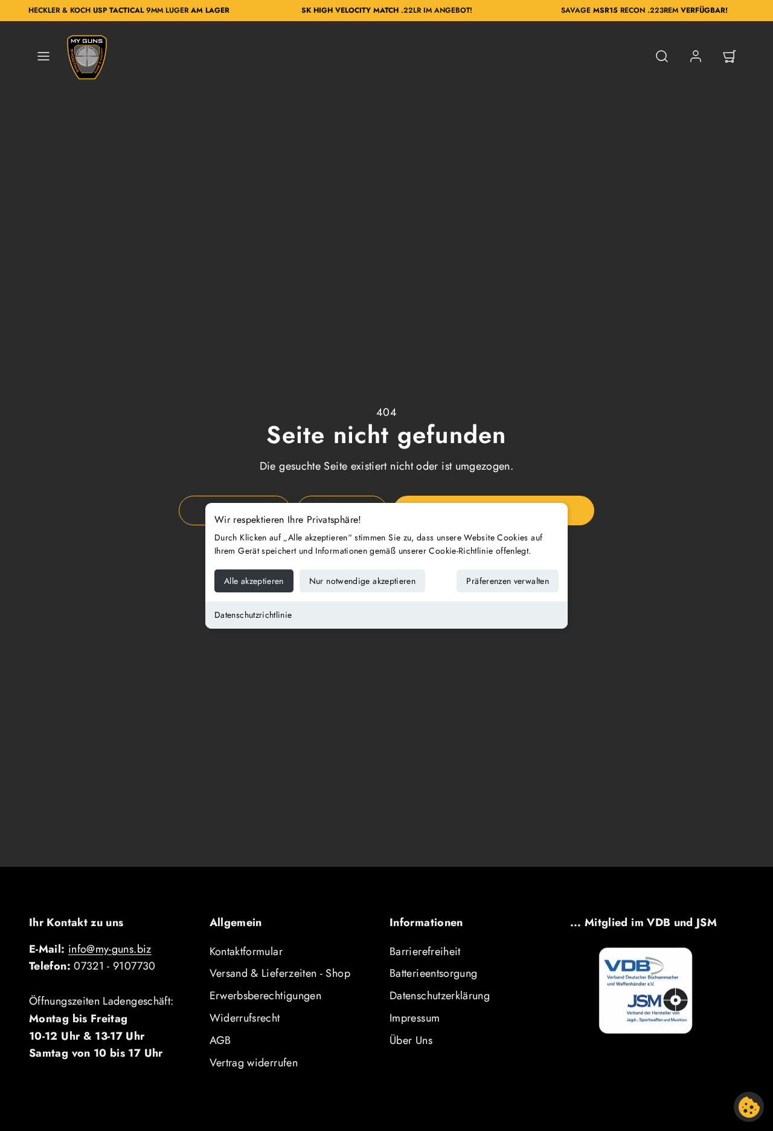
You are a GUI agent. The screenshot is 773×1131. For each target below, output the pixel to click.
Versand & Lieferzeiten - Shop (280, 973)
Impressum (415, 1018)
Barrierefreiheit (425, 951)
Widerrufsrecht (245, 1018)
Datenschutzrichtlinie (253, 615)
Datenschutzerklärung (440, 995)
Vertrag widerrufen (254, 1063)
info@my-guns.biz (110, 949)
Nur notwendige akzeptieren (362, 581)
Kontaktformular (246, 951)
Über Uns (411, 1040)
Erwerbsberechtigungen (266, 995)
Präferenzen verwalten (507, 581)
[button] (43, 56)
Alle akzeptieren (254, 581)
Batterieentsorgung (433, 973)
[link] (695, 56)
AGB (220, 1040)
